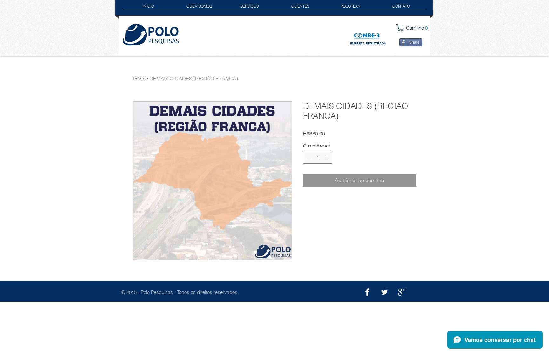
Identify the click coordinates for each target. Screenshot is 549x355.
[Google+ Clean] (401, 292)
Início (139, 78)
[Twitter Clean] (384, 292)
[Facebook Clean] (367, 292)
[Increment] (327, 157)
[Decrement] (308, 157)
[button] (414, 27)
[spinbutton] (317, 157)
